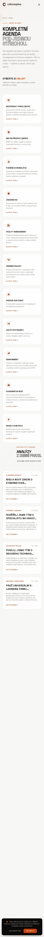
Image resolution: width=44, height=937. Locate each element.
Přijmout (30, 931)
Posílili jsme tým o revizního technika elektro (19, 553)
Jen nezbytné (15, 931)
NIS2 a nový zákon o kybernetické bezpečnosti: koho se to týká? (20, 484)
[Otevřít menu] (39, 4)
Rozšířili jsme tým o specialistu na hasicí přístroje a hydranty (21, 518)
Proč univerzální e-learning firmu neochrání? (19, 589)
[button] (12, 4)
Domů (4, 18)
